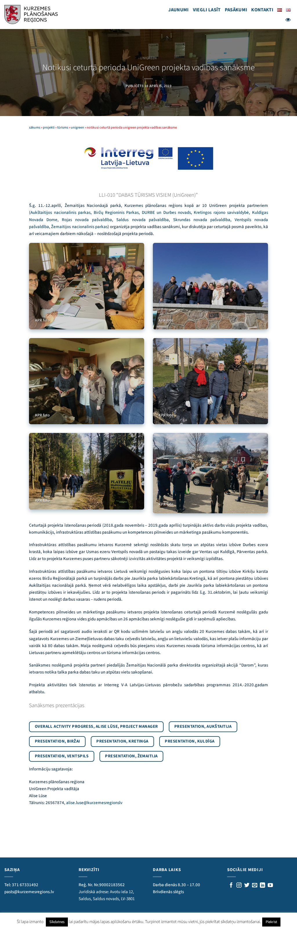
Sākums (34, 127)
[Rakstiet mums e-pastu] (254, 886)
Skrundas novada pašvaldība (201, 220)
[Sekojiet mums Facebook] (231, 886)
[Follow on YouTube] (270, 886)
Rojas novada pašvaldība (87, 220)
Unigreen (148, 58)
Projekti (49, 127)
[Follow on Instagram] (239, 886)
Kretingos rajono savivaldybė (221, 213)
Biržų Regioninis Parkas (116, 213)
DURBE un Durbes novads (166, 213)
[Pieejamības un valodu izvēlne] (288, 19)
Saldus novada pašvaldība (142, 220)
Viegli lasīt (207, 9)
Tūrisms (62, 127)
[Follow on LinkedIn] (262, 886)
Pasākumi (236, 9)
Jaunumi (178, 9)
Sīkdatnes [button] (56, 921)
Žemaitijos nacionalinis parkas (79, 227)
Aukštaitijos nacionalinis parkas (60, 213)
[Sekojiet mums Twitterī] (246, 886)
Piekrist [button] (271, 921)
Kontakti (262, 9)
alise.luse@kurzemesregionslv (94, 803)
